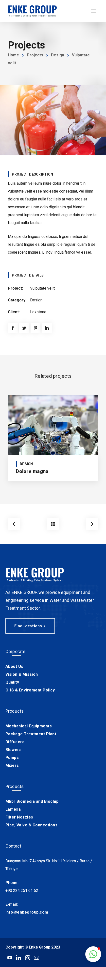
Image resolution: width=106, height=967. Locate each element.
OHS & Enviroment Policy (30, 690)
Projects (35, 55)
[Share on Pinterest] (35, 328)
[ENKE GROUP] (32, 11)
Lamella (13, 809)
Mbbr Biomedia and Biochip (32, 801)
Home (13, 55)
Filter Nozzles (19, 817)
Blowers (13, 749)
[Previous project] (14, 524)
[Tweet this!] (24, 328)
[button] (93, 954)
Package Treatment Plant (30, 734)
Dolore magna (32, 471)
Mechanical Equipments (28, 726)
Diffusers (15, 741)
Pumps (12, 757)
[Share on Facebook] (13, 328)
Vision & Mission (21, 674)
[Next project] (92, 524)
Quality (12, 682)
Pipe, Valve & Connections (31, 825)
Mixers (12, 765)
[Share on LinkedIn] (47, 328)
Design (57, 55)
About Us (14, 666)
